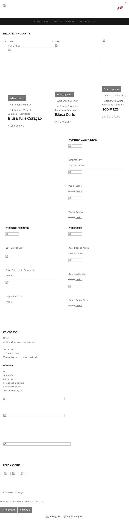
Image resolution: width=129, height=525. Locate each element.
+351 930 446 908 (11, 353)
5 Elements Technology (13, 492)
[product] (95, 151)
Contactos (8, 379)
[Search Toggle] (112, 9)
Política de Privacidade (13, 383)
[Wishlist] (106, 9)
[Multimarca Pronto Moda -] (15, 8)
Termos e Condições (12, 390)
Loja (5, 371)
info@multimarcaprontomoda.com (19, 342)
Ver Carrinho (8, 509)
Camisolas (13, 113)
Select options (17, 98)
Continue (25, 509)
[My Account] (100, 9)
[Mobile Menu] (31, 9)
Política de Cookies (12, 386)
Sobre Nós (8, 375)
